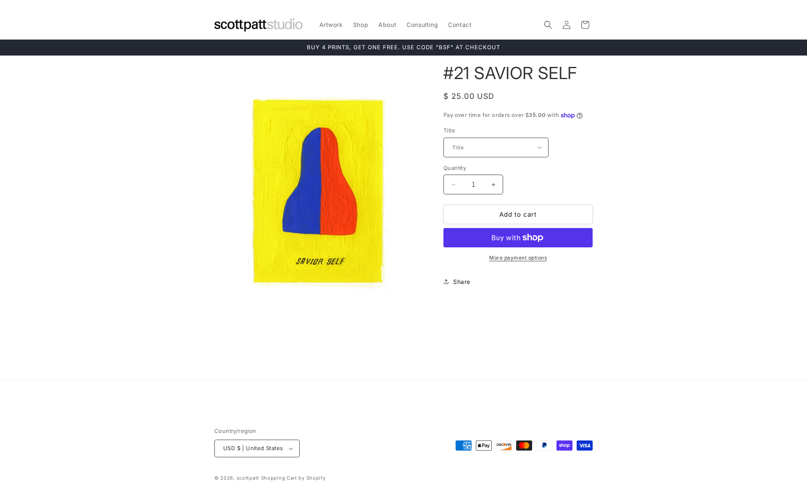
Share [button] (461, 281)
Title (449, 130)
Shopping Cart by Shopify (293, 478)
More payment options (518, 258)
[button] (548, 25)
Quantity (454, 167)
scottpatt (248, 478)
